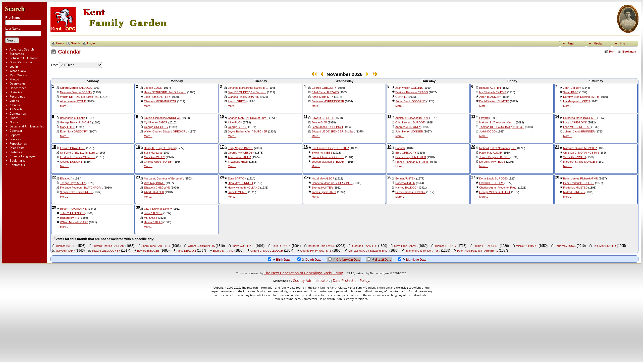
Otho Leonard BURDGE (410, 122)
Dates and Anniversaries (27, 126)
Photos (14, 79)
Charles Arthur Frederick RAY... (498, 187)
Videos (14, 101)
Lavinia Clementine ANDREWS (162, 117)
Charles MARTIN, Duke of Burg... (248, 117)
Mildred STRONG (574, 192)
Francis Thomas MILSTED (411, 161)
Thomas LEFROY (445, 245)
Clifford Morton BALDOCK (76, 87)
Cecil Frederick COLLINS (578, 183)
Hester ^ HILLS (153, 222)
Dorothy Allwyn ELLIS (492, 161)
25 (306, 177)
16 (138, 147)
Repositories (18, 143)
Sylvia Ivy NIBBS (322, 152)
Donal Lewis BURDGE (493, 178)
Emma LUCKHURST (486, 245)
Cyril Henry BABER (156, 122)
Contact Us (17, 165)
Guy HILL (401, 96)
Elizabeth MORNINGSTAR (160, 101)
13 (473, 117)
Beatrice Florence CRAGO (411, 92)
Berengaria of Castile (72, 117)
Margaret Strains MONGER (580, 148)
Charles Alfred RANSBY (158, 161)
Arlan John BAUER (239, 157)
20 (473, 147)
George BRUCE (237, 126)
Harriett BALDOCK (406, 187)
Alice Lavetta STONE (73, 101)
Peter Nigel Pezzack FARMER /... (477, 250)
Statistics (16, 152)
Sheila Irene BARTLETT (156, 245)
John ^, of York (572, 87)
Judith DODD (487, 131)
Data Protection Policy (351, 280)
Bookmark (629, 51)
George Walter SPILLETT (494, 192)
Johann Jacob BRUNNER (579, 131)
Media (598, 43)
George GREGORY (324, 87)
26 (389, 177)
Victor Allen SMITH (574, 157)
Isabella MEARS (237, 192)
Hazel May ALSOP (490, 152)
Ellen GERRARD (223, 250)
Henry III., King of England (160, 148)
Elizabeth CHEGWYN (157, 187)
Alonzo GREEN (237, 101)
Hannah (400, 148)
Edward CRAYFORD (72, 148)
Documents (18, 83)
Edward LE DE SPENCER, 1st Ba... (333, 131)
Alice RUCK (235, 122)
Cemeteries (18, 113)
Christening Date (348, 259)
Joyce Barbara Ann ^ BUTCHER (247, 131)
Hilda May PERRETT (240, 183)
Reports (15, 135)
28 (557, 177)
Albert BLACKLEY (490, 96)
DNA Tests (17, 148)
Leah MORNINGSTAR (577, 126)
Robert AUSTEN (405, 183)
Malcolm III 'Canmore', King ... (497, 122)
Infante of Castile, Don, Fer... (422, 250)
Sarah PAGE (570, 92)
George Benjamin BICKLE (75, 122)
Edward (484, 117)
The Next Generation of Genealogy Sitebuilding (303, 272)
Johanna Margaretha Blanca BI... (248, 87)
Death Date (313, 259)
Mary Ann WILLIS (154, 157)
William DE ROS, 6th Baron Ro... (79, 96)
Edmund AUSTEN (490, 87)
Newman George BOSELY (76, 92)
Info (622, 43)
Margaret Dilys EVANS (321, 245)
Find (571, 43)
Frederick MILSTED (575, 187)
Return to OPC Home (24, 58)
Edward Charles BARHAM (108, 245)
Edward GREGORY (491, 183)
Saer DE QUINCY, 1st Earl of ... (247, 92)
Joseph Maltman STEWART (329, 161)
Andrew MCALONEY (408, 126)
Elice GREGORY (405, 152)
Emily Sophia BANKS (240, 148)
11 (305, 117)
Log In (14, 66)
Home (60, 43)
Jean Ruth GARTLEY (157, 96)
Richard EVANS (69, 217)
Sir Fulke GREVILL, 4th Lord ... (79, 152)
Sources (15, 139)
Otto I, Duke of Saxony (158, 208)
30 (138, 207)
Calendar (16, 130)
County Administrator (311, 280)
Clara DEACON (281, 245)
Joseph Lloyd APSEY (73, 183)
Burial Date (383, 259)
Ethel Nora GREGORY (74, 131)
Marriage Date (416, 259)
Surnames (17, 54)
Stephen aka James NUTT (76, 192)
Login (91, 43)
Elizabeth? (66, 178)
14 (557, 117)
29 (54, 207)
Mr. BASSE (150, 217)
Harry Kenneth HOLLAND (243, 187)
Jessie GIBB (319, 122)
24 (222, 177)
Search (15, 8)
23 (138, 177)
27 (473, 177)
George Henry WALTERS (315, 250)
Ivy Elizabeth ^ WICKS (492, 92)
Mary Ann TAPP (65, 250)
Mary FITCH (67, 126)
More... (64, 105)
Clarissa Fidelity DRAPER (243, 96)
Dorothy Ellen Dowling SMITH (581, 96)
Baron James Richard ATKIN (580, 178)
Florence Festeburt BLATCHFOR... (81, 187)
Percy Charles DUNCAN (410, 192)
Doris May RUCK (565, 245)
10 (222, 117)
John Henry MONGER (409, 131)
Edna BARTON (237, 178)
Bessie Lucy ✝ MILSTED (410, 157)
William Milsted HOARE (74, 222)
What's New (18, 71)
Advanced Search (22, 49)
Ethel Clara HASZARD (325, 92)
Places (14, 118)
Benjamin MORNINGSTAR (328, 101)
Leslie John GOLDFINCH (327, 126)
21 (557, 147)
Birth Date (283, 259)
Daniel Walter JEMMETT (494, 101)
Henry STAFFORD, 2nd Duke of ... (165, 92)
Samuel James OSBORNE (328, 157)
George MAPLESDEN (241, 152)
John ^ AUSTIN (153, 213)
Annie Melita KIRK (322, 96)
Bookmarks (17, 160)
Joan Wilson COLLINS (409, 87)
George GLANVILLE (364, 245)
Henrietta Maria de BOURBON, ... (332, 183)
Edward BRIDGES (323, 117)
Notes (14, 122)
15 (54, 147)
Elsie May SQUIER (604, 245)
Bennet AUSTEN (405, 178)
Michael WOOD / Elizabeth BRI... (368, 250)
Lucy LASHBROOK (575, 122)
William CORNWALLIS (201, 245)
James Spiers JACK (324, 192)
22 (54, 177)
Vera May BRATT (154, 183)
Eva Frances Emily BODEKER (330, 148)
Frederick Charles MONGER (77, 157)
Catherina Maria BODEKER (580, 117)
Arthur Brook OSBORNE (410, 101)
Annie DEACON (186, 250)
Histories (16, 92)
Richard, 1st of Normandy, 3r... (497, 148)
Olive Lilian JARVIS (405, 245)
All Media (16, 109)
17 (222, 147)
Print (612, 51)
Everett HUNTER (322, 187)
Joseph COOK (153, 87)
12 (389, 117)
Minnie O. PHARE (527, 245)
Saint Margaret (153, 152)
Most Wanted (19, 75)
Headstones (18, 88)
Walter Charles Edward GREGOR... (166, 131)
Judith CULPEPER (243, 245)
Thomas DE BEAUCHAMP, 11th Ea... (501, 126)
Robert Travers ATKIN (73, 208)
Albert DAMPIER (154, 192)
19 (389, 147)
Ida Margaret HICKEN (576, 101)
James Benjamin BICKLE (494, 157)
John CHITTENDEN (72, 213)
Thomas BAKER (65, 245)
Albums (15, 105)
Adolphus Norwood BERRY (411, 117)
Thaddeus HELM (238, 161)
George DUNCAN (71, 161)
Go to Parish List (21, 62)
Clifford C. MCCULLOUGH (266, 250)
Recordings (17, 96)
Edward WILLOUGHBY (106, 250)
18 (306, 147)
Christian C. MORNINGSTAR (581, 152)
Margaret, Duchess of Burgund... (164, 178)
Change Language (22, 156)
